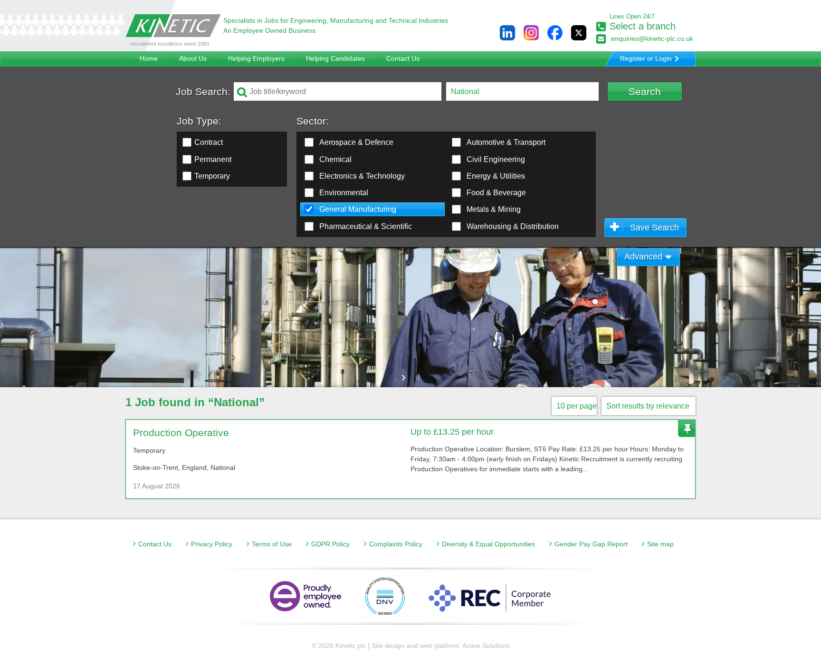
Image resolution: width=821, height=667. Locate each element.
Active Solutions (486, 645)
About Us (193, 58)
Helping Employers (256, 58)
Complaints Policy (395, 544)
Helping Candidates (335, 58)
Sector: (312, 120)
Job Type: (199, 120)
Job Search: (203, 91)
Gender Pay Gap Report (591, 544)
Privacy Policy (211, 544)
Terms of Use (272, 544)
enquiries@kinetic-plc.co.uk (652, 38)
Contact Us (403, 58)
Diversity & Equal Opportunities (488, 544)
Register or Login (646, 58)
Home (149, 58)
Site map (660, 544)
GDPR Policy (330, 544)
